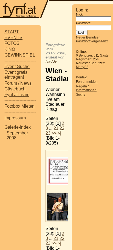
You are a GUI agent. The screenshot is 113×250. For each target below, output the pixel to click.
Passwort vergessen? (92, 41)
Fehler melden (87, 82)
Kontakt (81, 77)
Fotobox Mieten (19, 106)
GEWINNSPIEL (19, 55)
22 (62, 128)
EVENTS (13, 37)
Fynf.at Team (16, 94)
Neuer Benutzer (88, 37)
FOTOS (11, 43)
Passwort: (83, 23)
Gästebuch (15, 89)
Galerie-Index (17, 127)
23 (48, 133)
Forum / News (18, 83)
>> (54, 133)
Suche (81, 94)
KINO (9, 49)
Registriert (83, 59)
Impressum (15, 118)
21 (55, 128)
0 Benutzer (84, 55)
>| (59, 133)
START (11, 32)
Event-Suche (17, 66)
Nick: (79, 14)
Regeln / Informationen (86, 88)
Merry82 (82, 67)
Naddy (51, 61)
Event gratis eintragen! (15, 75)
